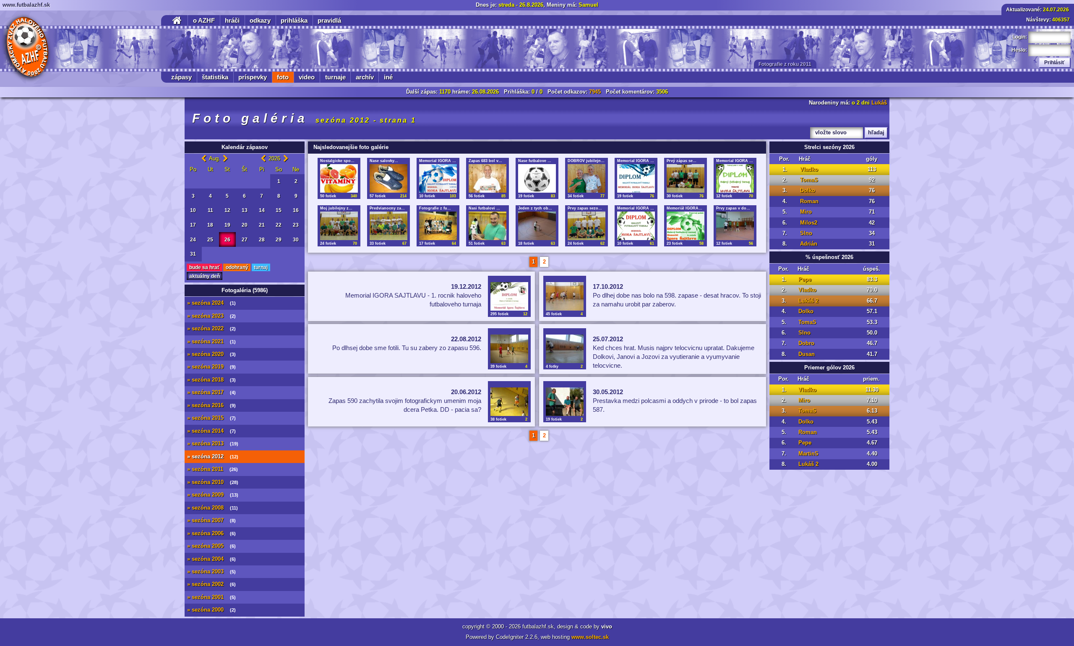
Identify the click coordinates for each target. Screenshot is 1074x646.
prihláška (294, 20)
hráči (232, 20)
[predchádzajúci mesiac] (203, 158)
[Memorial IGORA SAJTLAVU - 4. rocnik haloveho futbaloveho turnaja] (636, 178)
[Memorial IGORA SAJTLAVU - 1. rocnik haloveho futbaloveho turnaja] (509, 296)
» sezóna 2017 (211, 392)
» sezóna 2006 (211, 533)
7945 (595, 92)
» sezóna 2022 (211, 329)
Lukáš (879, 103)
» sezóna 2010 (212, 482)
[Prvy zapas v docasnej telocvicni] (735, 225)
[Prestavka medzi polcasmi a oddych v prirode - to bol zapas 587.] (564, 401)
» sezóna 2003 (211, 572)
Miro (806, 212)
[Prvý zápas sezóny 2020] (685, 178)
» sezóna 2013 (212, 444)
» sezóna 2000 (211, 610)
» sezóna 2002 (211, 584)
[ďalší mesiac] (225, 158)
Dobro (806, 343)
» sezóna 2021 (211, 342)
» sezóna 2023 (211, 316)
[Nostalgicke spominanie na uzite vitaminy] (339, 178)
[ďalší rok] (286, 158)
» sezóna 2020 (211, 354)
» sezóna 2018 (211, 380)
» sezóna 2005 (211, 546)
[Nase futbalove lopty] (537, 178)
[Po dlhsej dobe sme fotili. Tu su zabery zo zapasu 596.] (509, 348)
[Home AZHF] (26, 48)
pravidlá (329, 20)
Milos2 (808, 223)
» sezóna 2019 (211, 367)
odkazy (260, 20)
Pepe (804, 279)
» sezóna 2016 (211, 405)
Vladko (809, 170)
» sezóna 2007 (211, 520)
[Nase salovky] (388, 178)
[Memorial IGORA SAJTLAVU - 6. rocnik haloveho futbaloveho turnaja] (735, 178)
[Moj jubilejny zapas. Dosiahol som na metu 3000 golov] (339, 225)
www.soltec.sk (590, 637)
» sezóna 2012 (212, 457)
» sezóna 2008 (212, 508)
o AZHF (204, 20)
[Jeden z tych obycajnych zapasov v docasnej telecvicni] (537, 225)
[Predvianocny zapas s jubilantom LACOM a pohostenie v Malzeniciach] (388, 225)
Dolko (807, 191)
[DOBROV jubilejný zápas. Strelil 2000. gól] (586, 178)
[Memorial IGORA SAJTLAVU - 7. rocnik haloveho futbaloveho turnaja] (636, 225)
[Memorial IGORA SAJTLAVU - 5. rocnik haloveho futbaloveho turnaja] (438, 178)
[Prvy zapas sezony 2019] (586, 225)
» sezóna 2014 (211, 431)
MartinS (808, 454)
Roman (809, 201)
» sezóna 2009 (212, 495)
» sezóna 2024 (211, 303)
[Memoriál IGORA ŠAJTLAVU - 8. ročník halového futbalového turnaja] (685, 225)
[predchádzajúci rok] (263, 158)
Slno (806, 233)
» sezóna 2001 (211, 597)
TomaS (809, 180)
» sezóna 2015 (211, 418)
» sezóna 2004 (211, 559)
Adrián (808, 244)
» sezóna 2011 (212, 469)
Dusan (806, 354)
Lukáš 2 (808, 301)
